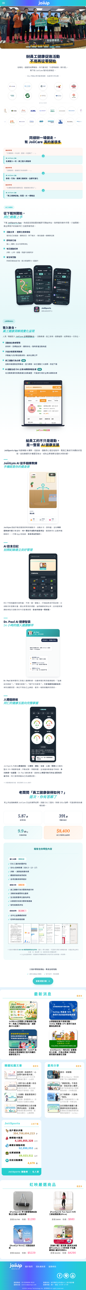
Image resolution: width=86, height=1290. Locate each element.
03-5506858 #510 (28, 1282)
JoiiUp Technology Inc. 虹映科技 (38, 1288)
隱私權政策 (40, 1267)
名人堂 (35, 1172)
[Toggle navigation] (3, 3)
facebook (59, 1275)
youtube (72, 1275)
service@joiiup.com (29, 1285)
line (66, 1275)
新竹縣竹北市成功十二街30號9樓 (62, 1282)
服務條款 (52, 1267)
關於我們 (29, 1267)
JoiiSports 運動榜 (18, 1172)
